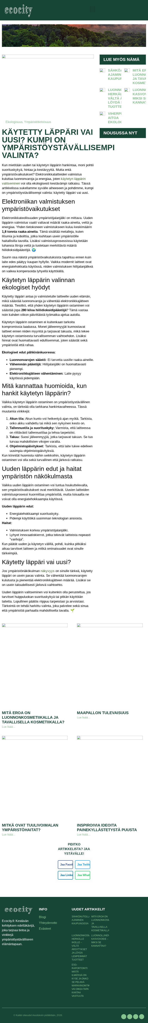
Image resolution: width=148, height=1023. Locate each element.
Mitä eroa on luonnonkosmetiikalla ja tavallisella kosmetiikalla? (33, 717)
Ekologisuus (14, 122)
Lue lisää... (8, 726)
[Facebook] (123, 1016)
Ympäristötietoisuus (37, 122)
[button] (92, 9)
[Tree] (141, 1016)
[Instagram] (135, 1016)
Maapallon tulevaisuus (103, 713)
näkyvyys (48, 571)
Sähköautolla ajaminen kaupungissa (81, 920)
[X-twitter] (129, 1016)
